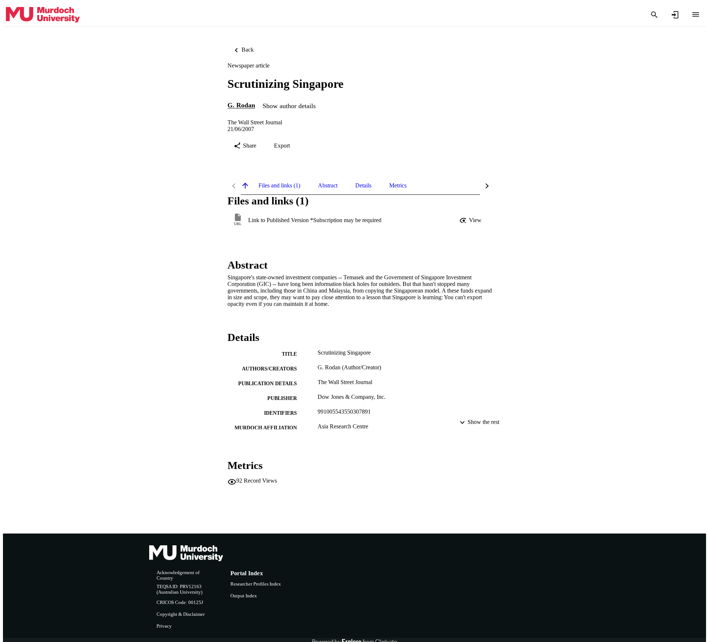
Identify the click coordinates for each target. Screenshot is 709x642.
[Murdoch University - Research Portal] (43, 15)
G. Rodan (241, 105)
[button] (471, 220)
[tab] (279, 185)
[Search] (654, 14)
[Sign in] (675, 14)
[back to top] (245, 185)
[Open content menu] (695, 14)
